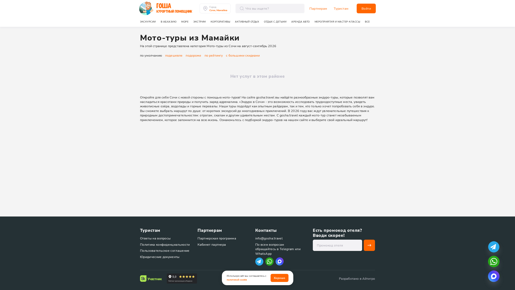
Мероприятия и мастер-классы (337, 21)
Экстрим (199, 21)
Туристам (341, 8)
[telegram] (494, 247)
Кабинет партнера (212, 244)
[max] (280, 261)
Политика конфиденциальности (165, 244)
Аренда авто (300, 21)
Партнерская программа (217, 238)
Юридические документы (160, 257)
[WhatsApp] (269, 261)
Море (184, 21)
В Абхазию (169, 21)
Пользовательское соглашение (165, 250)
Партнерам (318, 8)
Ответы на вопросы (155, 238)
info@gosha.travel (269, 238)
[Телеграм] (259, 261)
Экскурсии (148, 21)
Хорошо (279, 278)
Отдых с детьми (275, 21)
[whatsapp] (494, 261)
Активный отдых (247, 21)
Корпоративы (220, 21)
